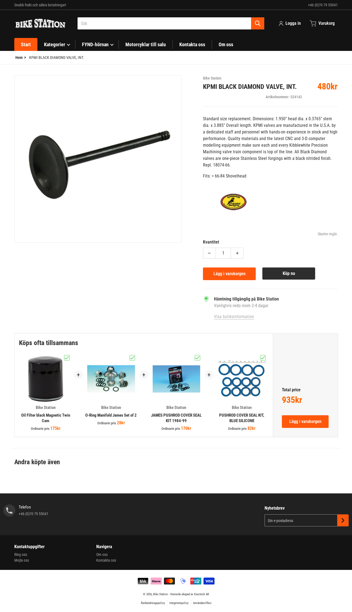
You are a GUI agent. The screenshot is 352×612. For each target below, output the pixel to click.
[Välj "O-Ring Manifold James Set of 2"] (132, 357)
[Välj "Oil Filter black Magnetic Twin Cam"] (67, 357)
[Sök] (257, 23)
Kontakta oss (106, 560)
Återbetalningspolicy (153, 603)
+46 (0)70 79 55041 (323, 5)
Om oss (102, 554)
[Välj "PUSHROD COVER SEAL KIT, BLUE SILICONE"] (263, 357)
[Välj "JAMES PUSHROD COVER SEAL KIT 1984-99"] (197, 357)
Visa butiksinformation (234, 316)
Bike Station (160, 594)
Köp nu (289, 273)
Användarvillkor (202, 603)
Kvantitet (211, 242)
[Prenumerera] (343, 520)
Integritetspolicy (179, 603)
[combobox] (171, 23)
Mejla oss (21, 560)
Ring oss (20, 554)
